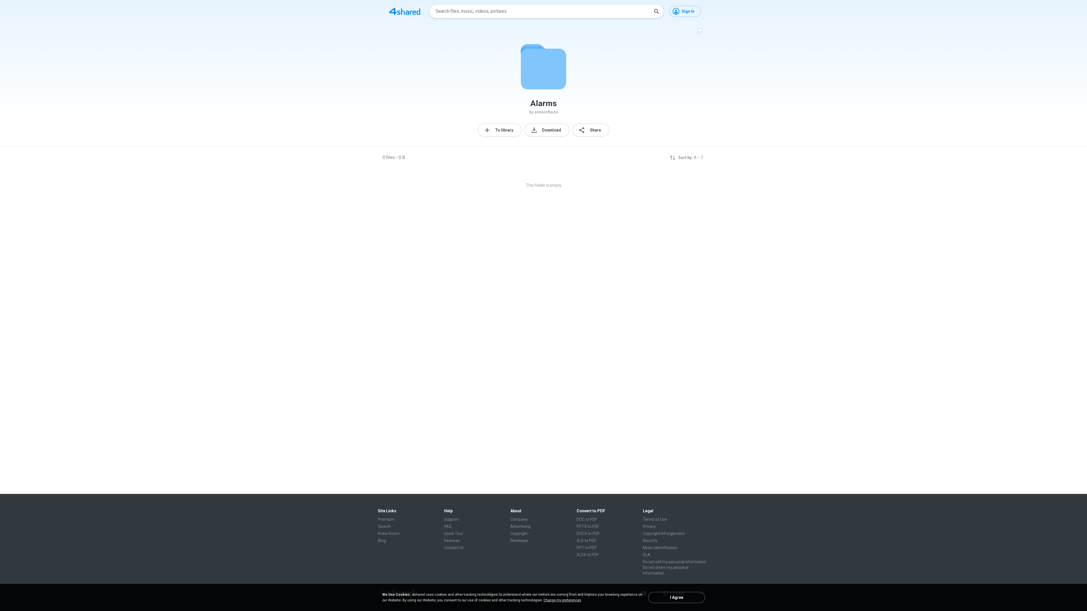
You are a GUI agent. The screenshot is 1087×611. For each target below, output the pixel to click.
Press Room (389, 533)
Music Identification (660, 547)
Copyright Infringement (663, 533)
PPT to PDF (587, 547)
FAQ (448, 526)
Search (384, 526)
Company (519, 519)
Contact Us (454, 547)
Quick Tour (453, 533)
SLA (646, 554)
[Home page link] (404, 11)
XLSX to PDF (588, 554)
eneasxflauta (546, 112)
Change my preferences (562, 600)
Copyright (519, 533)
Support (451, 519)
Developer (519, 540)
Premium (386, 519)
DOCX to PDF (588, 533)
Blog (382, 540)
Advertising (520, 526)
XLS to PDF (586, 540)
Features (452, 540)
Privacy (649, 526)
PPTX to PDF (588, 526)
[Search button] (656, 11)
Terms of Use (655, 519)
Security (650, 540)
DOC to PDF (587, 519)
